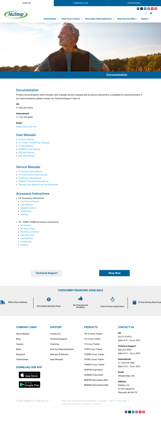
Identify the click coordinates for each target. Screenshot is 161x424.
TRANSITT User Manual (29, 149)
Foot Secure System (29, 201)
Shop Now (114, 273)
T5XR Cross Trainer (93, 349)
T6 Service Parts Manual (29, 178)
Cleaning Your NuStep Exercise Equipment (38, 184)
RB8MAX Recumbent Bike (96, 385)
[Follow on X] (141, 8)
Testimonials (22, 359)
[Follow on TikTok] (155, 8)
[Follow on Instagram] (148, 8)
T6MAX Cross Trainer (94, 364)
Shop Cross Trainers (71, 19)
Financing (54, 344)
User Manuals (56, 359)
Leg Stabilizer (26, 204)
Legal (111, 401)
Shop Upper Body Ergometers (98, 19)
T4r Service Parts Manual (30, 171)
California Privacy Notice (71, 404)
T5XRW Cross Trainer (94, 354)
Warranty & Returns (59, 354)
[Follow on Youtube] (152, 8)
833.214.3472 (125, 336)
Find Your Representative (62, 349)
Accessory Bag (27, 228)
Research (20, 354)
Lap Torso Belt (27, 235)
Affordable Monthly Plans (49, 306)
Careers (20, 344)
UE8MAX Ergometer (93, 375)
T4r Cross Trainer (92, 339)
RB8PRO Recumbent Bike (96, 380)
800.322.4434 (125, 349)
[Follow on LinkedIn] (145, 8)
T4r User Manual (26, 139)
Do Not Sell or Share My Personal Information (78, 401)
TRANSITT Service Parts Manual (33, 181)
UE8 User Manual (26, 152)
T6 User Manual (25, 146)
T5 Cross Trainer (92, 344)
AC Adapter (25, 225)
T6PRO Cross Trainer (94, 359)
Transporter (26, 211)
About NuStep (50, 19)
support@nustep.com (26, 126)
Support (144, 19)
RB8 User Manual (26, 155)
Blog (18, 339)
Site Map (102, 401)
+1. (126, 363)
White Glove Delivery (17, 302)
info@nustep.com (126, 375)
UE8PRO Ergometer (93, 369)
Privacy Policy (121, 401)
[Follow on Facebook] (138, 8)
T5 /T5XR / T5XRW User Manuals (34, 142)
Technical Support (46, 273)
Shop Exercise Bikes (126, 19)
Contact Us (55, 333)
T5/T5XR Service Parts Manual (32, 174)
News (19, 349)
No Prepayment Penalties (80, 306)
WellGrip (24, 214)
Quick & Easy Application (112, 306)
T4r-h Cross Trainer (93, 333)
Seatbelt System (28, 208)
